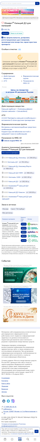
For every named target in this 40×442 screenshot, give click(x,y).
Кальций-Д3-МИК (16, 173)
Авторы (4, 392)
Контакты (5, 381)
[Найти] (37, 3)
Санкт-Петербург (18, 209)
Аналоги (5, 33)
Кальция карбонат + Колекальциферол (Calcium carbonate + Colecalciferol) (17, 110)
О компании (6, 378)
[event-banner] (20, 315)
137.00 (24, 224)
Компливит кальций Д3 (18, 186)
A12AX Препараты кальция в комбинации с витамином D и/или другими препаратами (19, 119)
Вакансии (5, 389)
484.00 (24, 236)
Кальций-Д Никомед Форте (20, 166)
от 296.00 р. (32, 158)
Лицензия (5, 386)
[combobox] (18, 3)
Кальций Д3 (13, 181)
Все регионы (7, 213)
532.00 (24, 240)
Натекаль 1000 (14, 177)
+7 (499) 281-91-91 (9, 407)
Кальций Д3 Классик (17, 192)
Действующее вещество (9, 77)
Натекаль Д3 (12, 162)
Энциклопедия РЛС (10, 18)
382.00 (24, 228)
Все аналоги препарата (10, 153)
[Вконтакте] (4, 401)
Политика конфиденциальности (14, 425)
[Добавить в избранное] (3, 23)
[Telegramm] (8, 401)
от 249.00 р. (8, 188)
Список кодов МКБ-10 (13, 141)
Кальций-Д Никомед (17, 158)
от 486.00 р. (8, 169)
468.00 (24, 232)
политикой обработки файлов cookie (22, 434)
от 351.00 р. (24, 162)
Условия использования (10, 424)
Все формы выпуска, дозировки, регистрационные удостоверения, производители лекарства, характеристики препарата (19, 41)
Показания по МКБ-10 (28, 82)
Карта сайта (6, 383)
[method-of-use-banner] (18, 12)
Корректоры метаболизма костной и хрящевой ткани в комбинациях (16, 133)
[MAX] (13, 401)
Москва (5, 209)
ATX (5, 81)
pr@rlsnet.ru (7, 409)
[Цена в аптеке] (33, 224)
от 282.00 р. (24, 181)
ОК (36, 431)
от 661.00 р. (26, 177)
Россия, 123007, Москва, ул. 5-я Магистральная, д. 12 (20, 412)
